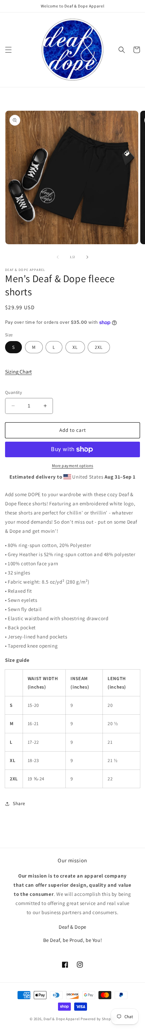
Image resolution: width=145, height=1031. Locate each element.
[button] (8, 49)
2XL (99, 347)
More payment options (72, 465)
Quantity (13, 392)
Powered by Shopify (98, 1018)
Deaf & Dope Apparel (62, 1018)
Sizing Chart (18, 371)
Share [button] (19, 803)
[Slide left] (57, 257)
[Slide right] (87, 257)
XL (75, 347)
